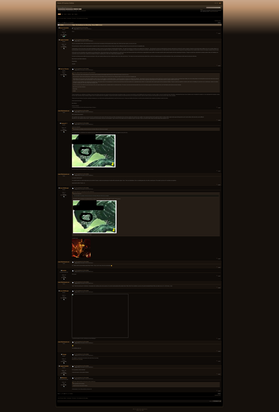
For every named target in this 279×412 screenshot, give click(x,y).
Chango (64, 354)
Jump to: (210, 401)
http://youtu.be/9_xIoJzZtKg (77, 359)
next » (220, 20)
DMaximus (64, 377)
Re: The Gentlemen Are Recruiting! (80, 27)
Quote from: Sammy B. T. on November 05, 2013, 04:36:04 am (83, 191)
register (71, 7)
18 (68, 22)
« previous (216, 20)
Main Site (216, 3)
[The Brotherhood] (64, 36)
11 (63, 22)
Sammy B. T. (64, 123)
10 (62, 22)
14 (66, 22)
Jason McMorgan (64, 188)
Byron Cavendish (64, 27)
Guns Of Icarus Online (65, 3)
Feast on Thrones (64, 68)
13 (65, 22)
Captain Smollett (64, 39)
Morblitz (64, 270)
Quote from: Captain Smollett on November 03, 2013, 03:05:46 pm (83, 72)
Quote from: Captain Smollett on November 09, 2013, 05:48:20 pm (83, 381)
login (67, 7)
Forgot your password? (82, 10)
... (61, 22)
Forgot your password (214, 11)
